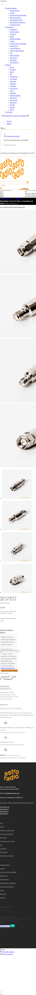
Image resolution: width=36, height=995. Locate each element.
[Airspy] (7, 195)
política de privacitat (8, 668)
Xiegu (12, 110)
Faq (1, 845)
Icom (12, 91)
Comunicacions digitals (18, 15)
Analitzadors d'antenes (8, 883)
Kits (11, 53)
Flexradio (13, 86)
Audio (12, 36)
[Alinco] (7, 196)
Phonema (13, 98)
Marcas (8, 65)
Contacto (3, 849)
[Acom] (7, 193)
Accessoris (13, 29)
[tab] (18, 686)
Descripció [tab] (5, 686)
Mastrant (13, 93)
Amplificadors (14, 11)
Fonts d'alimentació (7, 887)
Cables (12, 13)
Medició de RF (9, 207)
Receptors (13, 58)
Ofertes (2, 898)
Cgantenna (14, 77)
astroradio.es (4, 809)
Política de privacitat (7, 830)
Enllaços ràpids (11, 8)
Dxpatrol (13, 84)
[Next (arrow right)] (3, 994)
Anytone (13, 69)
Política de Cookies (6, 834)
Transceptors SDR (16, 20)
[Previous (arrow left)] (1, 994)
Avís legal (3, 838)
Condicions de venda (7, 841)
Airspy (12, 72)
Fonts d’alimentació (17, 51)
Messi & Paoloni (15, 95)
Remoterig (14, 100)
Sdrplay (12, 107)
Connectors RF (15, 25)
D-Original (13, 79)
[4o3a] (7, 192)
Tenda (2, 827)
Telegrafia (13, 60)
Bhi (11, 74)
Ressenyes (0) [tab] (5, 689)
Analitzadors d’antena (17, 22)
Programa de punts (7, 856)
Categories (9, 27)
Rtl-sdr (12, 105)
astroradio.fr (4, 814)
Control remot (15, 48)
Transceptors (14, 62)
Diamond (13, 81)
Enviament (4, 852)
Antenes (13, 34)
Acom (12, 67)
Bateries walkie (15, 39)
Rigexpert (13, 103)
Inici (1, 207)
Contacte (9, 112)
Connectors (14, 46)
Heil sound (13, 88)
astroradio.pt (4, 811)
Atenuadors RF (19, 207)
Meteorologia (14, 55)
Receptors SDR (15, 18)
